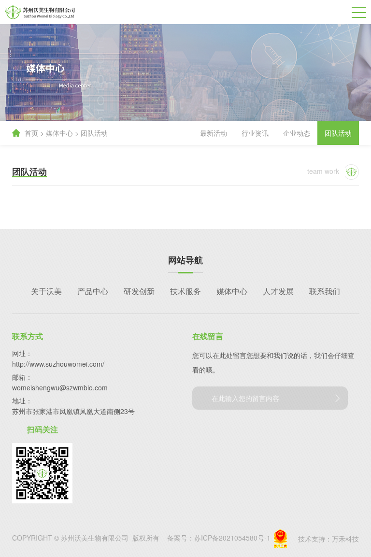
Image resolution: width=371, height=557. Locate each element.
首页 (31, 133)
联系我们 (324, 291)
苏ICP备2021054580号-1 (232, 538)
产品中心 (92, 291)
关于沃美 (46, 291)
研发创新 (139, 291)
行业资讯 (255, 133)
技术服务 (185, 291)
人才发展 (278, 291)
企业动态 (296, 133)
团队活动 (94, 133)
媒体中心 (59, 133)
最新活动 (213, 133)
